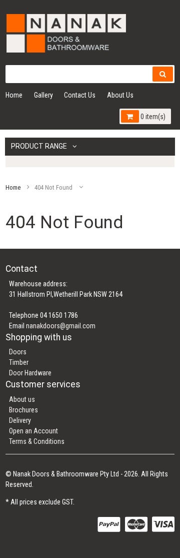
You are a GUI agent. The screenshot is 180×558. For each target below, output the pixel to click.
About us (22, 399)
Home (14, 95)
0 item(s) (152, 117)
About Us (120, 95)
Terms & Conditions (36, 441)
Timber (18, 362)
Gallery (43, 95)
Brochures (23, 410)
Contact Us (80, 95)
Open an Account (33, 431)
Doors (17, 352)
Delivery (20, 420)
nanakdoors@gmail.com (61, 326)
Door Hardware (30, 373)
